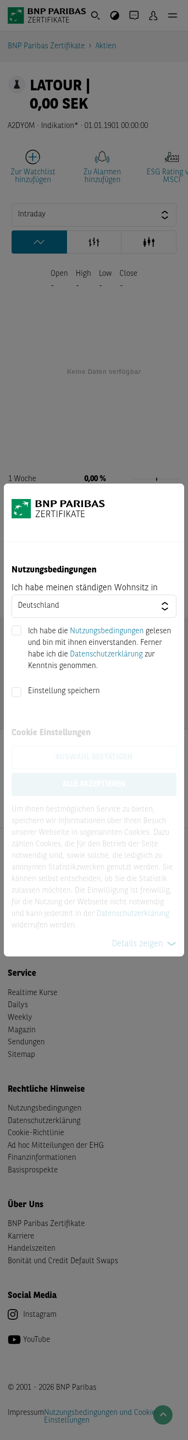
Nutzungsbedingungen (107, 631)
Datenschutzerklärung (106, 654)
